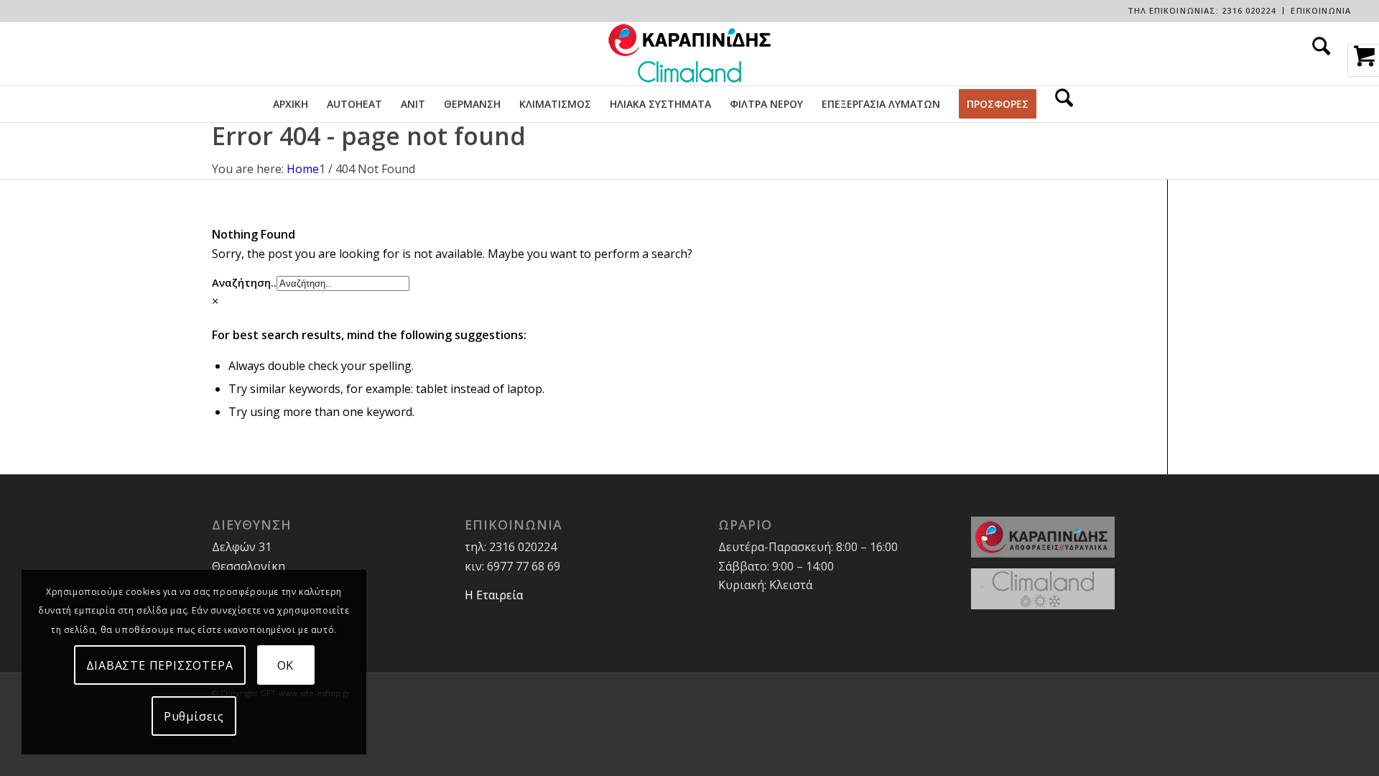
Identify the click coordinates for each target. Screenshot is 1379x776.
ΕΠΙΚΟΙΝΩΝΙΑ (1321, 10)
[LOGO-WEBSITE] (689, 54)
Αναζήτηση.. (244, 282)
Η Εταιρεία (494, 595)
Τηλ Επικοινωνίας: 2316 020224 (1202, 10)
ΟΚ (285, 665)
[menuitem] (1202, 10)
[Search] (1316, 54)
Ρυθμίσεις (194, 716)
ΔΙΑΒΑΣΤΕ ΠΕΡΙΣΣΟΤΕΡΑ (159, 665)
